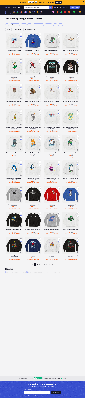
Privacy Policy (40, 395)
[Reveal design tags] (21, 47)
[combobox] (37, 7)
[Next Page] (52, 264)
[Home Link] (17, 7)
